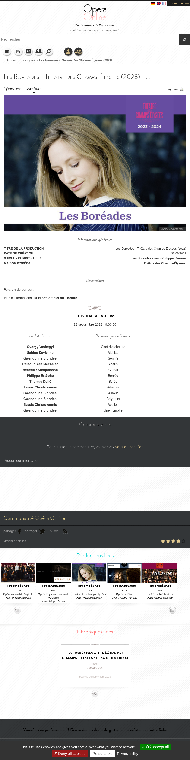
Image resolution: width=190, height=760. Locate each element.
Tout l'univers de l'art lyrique (95, 25)
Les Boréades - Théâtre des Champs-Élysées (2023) (75, 60)
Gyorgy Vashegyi (40, 346)
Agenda (28, 52)
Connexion (68, 52)
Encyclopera (27, 60)
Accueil (11, 60)
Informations (12, 88)
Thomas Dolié (40, 381)
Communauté (78, 52)
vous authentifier (128, 447)
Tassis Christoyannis (40, 387)
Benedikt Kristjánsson (40, 369)
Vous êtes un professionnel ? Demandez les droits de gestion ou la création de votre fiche (95, 730)
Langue (18, 52)
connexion (176, 3)
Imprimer (173, 89)
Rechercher (49, 52)
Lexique (39, 52)
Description (33, 88)
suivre (54, 531)
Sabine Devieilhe (40, 352)
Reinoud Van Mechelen (40, 364)
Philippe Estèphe (40, 375)
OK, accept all (157, 747)
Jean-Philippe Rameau (170, 258)
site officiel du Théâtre (59, 297)
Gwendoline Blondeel (40, 358)
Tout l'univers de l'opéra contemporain (95, 30)
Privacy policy (127, 754)
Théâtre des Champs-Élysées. (165, 263)
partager (9, 531)
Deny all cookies (71, 754)
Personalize (102, 754)
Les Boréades (141, 258)
